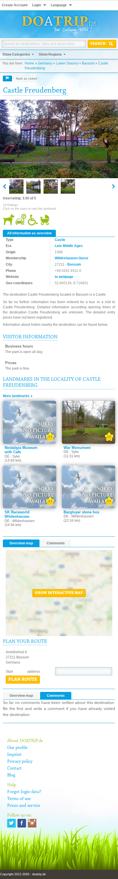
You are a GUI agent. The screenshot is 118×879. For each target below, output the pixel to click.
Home (29, 63)
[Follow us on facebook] (21, 823)
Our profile (17, 747)
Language (59, 5)
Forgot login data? (24, 792)
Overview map (21, 543)
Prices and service (23, 805)
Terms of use (19, 798)
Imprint (14, 754)
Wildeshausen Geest (71, 258)
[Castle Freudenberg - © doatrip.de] (59, 139)
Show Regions (50, 54)
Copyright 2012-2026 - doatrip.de (23, 874)
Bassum (88, 63)
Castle (60, 240)
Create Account (14, 5)
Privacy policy (19, 761)
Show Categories (16, 54)
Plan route (22, 679)
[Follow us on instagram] (32, 823)
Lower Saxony (67, 63)
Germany (45, 63)
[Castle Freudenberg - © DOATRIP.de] (33, 186)
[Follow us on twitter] (11, 823)
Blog (11, 775)
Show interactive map (59, 593)
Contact (14, 768)
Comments (56, 543)
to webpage (64, 277)
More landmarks (16, 396)
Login (36, 5)
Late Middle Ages (69, 246)
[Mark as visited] (7, 78)
